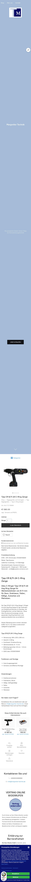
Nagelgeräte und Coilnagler (15, 500)
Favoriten (21, 753)
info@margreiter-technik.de (15, 704)
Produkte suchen (9, 746)
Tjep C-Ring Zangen (17, 502)
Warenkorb (9, 761)
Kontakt (18, 3)
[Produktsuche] (28, 50)
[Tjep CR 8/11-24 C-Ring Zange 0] (15, 477)
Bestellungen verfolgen (9, 754)
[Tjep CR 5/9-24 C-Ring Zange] (8, 722)
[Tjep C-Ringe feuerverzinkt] (23, 722)
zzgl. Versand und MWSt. (9, 512)
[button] (6, 535)
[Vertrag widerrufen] (15, 805)
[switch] (3, 879)
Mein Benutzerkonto (21, 746)
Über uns (10, 3)
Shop (3, 500)
